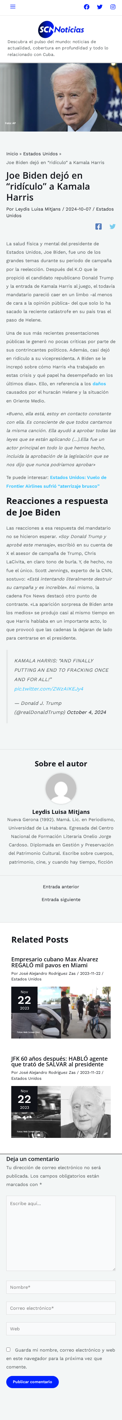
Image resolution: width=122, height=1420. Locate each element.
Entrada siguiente (61, 899)
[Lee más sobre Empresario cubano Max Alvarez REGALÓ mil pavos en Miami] (60, 1012)
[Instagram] (113, 7)
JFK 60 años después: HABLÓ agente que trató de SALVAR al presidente (59, 1061)
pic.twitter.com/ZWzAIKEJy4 (48, 689)
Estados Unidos (26, 979)
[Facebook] (86, 7)
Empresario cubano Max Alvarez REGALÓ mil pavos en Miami (54, 962)
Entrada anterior (61, 886)
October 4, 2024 (86, 712)
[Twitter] (100, 7)
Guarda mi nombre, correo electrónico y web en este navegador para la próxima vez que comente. (60, 1358)
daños (99, 383)
